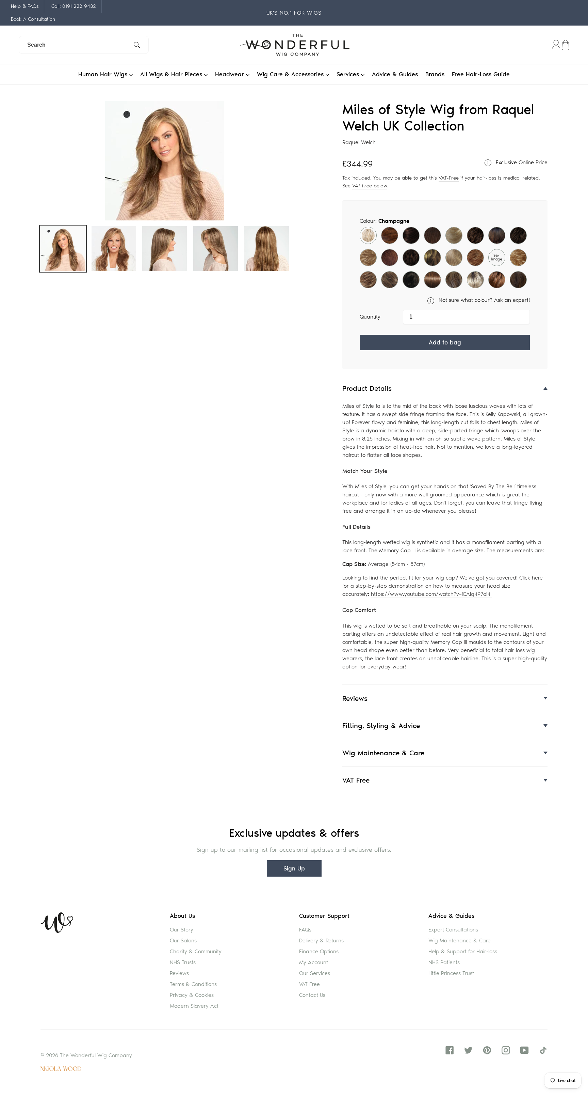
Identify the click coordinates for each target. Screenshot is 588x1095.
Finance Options (319, 951)
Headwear (230, 74)
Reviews (179, 973)
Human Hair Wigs (103, 74)
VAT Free (309, 984)
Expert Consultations (453, 929)
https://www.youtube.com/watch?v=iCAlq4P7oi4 (431, 594)
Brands (434, 74)
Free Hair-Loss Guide (481, 74)
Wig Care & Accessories (291, 74)
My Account (313, 962)
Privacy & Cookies (192, 995)
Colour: (384, 221)
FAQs (305, 929)
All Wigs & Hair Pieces (172, 74)
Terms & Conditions (193, 984)
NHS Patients (444, 962)
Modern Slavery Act (194, 1006)
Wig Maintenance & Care (459, 940)
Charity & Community (196, 951)
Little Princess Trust (451, 973)
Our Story (181, 929)
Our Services (314, 973)
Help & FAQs (24, 6)
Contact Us (312, 995)
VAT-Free (449, 178)
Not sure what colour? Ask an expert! (483, 300)
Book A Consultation (33, 19)
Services (349, 74)
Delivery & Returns (321, 940)
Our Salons (183, 940)
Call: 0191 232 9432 (73, 6)
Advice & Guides (395, 74)
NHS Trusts (183, 962)
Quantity (370, 316)
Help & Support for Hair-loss (462, 951)
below (369, 186)
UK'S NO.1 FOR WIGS (294, 13)
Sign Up (294, 868)
